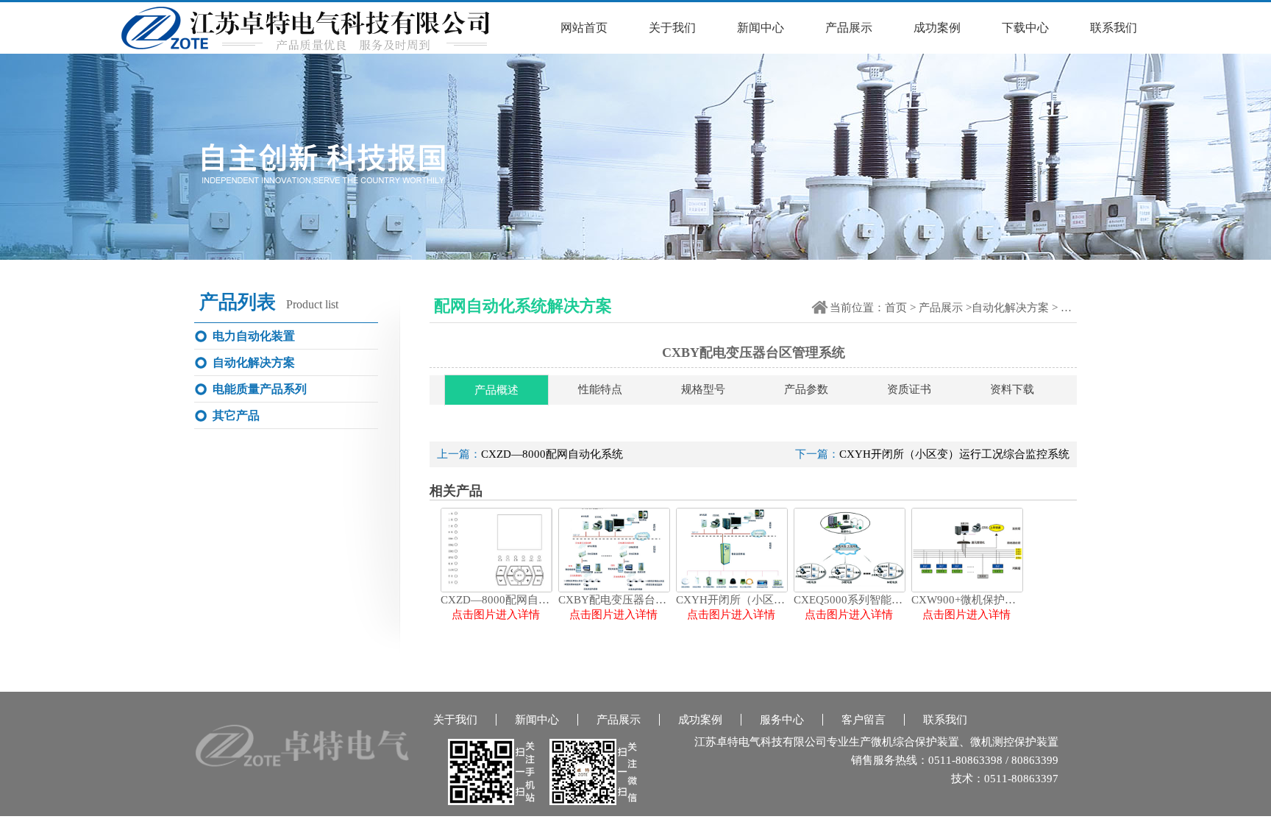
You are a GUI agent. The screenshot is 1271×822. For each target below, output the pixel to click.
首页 (896, 307)
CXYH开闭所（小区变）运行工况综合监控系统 (954, 454)
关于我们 (672, 27)
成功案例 (937, 27)
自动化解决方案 (1010, 307)
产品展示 (848, 27)
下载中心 (1025, 27)
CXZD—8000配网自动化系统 (552, 454)
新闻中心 (760, 27)
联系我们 (1113, 27)
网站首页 (584, 27)
